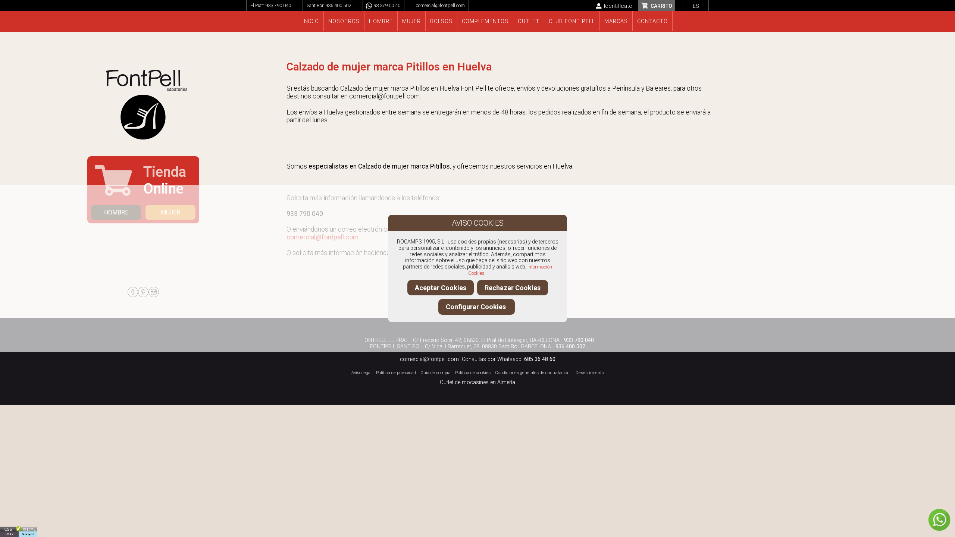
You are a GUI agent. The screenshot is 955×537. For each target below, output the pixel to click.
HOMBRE (116, 212)
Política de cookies (473, 372)
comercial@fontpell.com (440, 5)
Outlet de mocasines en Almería (477, 382)
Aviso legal (361, 372)
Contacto (652, 21)
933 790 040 (278, 5)
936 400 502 (338, 5)
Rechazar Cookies (513, 288)
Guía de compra (435, 372)
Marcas (616, 21)
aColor (9, 534)
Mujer (411, 21)
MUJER (170, 212)
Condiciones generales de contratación (532, 372)
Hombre (381, 21)
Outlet (528, 21)
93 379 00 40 (386, 5)
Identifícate (618, 6)
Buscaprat (28, 534)
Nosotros (344, 21)
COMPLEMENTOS (485, 21)
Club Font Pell (572, 21)
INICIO (311, 21)
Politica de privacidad (396, 372)
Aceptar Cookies (440, 288)
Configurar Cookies (476, 307)
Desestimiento (590, 372)
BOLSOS (441, 21)
